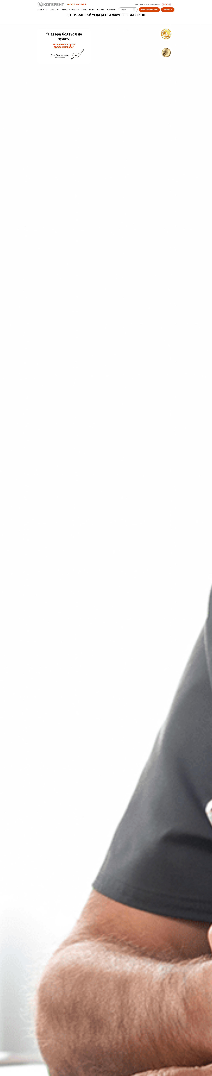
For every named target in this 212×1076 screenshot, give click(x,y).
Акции (92, 10)
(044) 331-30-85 (76, 4)
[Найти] (134, 9)
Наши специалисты (70, 10)
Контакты (111, 10)
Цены (84, 10)
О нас (52, 10)
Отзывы (100, 10)
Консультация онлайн (149, 10)
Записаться (167, 10)
